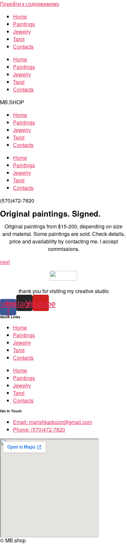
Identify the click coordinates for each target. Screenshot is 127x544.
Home (20, 16)
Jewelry (22, 31)
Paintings (24, 24)
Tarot (18, 39)
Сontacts (23, 46)
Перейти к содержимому (29, 4)
